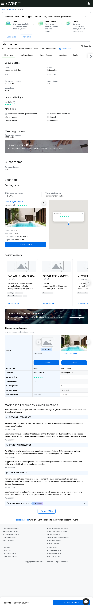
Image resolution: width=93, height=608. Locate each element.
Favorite (87, 46)
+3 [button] (24, 296)
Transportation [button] (47, 293)
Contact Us (7, 550)
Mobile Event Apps (53, 534)
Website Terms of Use (54, 553)
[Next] (90, 56)
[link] (21, 266)
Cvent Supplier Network (11, 528)
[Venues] (88, 3)
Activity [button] (10, 293)
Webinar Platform (53, 543)
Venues (11, 9)
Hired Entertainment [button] (14, 296)
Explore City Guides (9, 537)
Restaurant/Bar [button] (83, 293)
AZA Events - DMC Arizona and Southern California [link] (21, 275)
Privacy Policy (52, 547)
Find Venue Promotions (11, 534)
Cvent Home (7, 547)
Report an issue (22, 520)
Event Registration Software (57, 531)
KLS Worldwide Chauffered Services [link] (56, 275)
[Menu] (2, 3)
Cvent (4, 9)
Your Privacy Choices (10, 556)
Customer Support (9, 553)
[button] (68, 224)
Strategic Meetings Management (58, 537)
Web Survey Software (54, 540)
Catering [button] (19, 293)
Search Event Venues (10, 531)
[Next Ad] (44, 203)
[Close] (85, 16)
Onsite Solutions (8, 540)
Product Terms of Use (54, 550)
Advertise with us (53, 556)
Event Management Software (57, 528)
